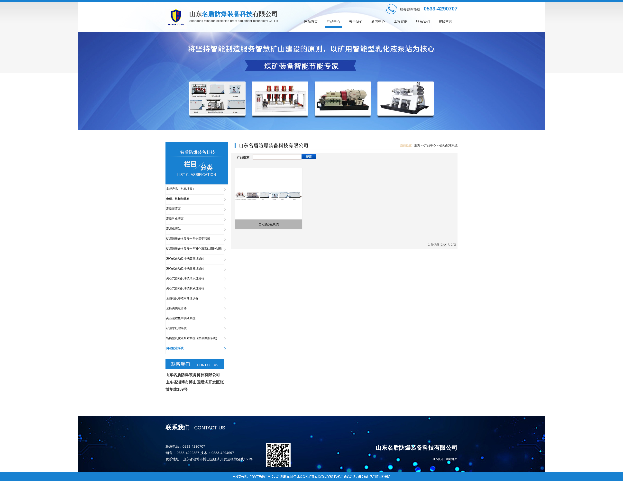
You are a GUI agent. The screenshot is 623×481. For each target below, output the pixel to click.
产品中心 (430, 145)
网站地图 (452, 459)
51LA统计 (437, 459)
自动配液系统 (449, 145)
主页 (417, 145)
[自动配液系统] (268, 193)
